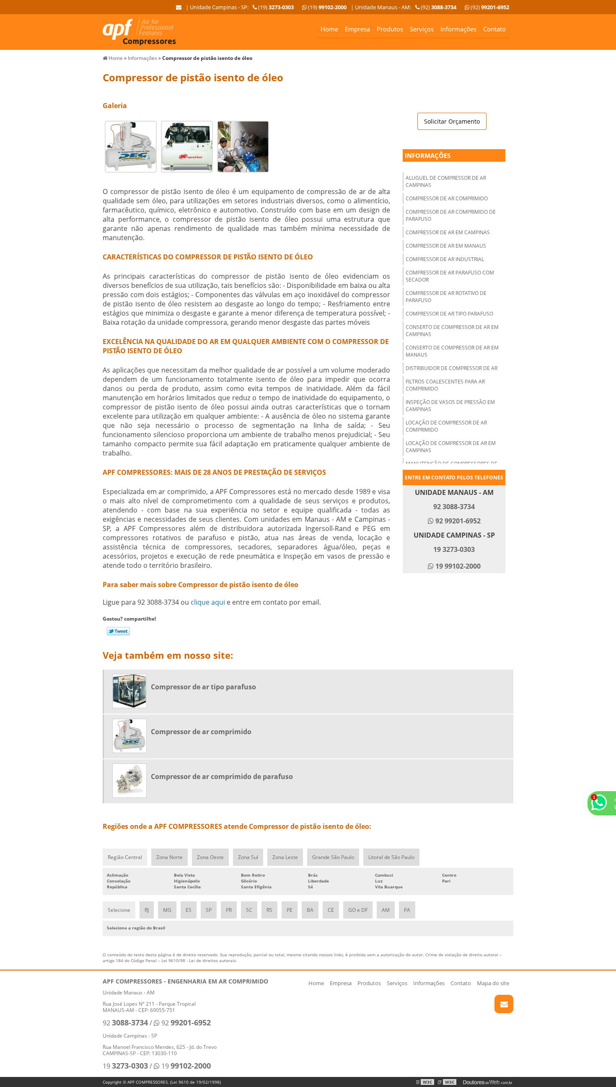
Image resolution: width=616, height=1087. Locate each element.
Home (329, 29)
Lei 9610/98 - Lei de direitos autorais (198, 960)
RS (269, 910)
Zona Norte (169, 857)
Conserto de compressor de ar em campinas (452, 331)
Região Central (125, 857)
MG (167, 910)
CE (331, 910)
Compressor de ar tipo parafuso (449, 313)
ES (189, 910)
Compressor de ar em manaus (446, 245)
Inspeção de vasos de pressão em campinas (450, 406)
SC (249, 910)
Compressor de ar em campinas (448, 232)
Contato (494, 29)
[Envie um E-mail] (178, 7)
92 (125, 1022)
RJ (147, 910)
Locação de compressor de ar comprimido (446, 426)
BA (310, 910)
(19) (327, 7)
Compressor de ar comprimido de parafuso (451, 215)
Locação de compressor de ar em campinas (451, 447)
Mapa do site (493, 983)
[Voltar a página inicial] (139, 31)
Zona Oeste (210, 857)
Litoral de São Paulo (391, 857)
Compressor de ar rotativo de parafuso (446, 297)
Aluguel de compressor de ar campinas (446, 181)
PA (407, 910)
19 (125, 1066)
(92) (489, 7)
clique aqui (208, 602)
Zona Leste (285, 857)
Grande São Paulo (333, 857)
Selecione (119, 910)
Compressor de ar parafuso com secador (450, 276)
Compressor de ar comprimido (447, 198)
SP (209, 910)
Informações (458, 29)
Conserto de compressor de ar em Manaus (452, 351)
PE (289, 910)
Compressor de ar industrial (445, 259)
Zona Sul (248, 857)
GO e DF (358, 910)
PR (229, 910)
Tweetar (118, 631)
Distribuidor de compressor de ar (451, 368)
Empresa (357, 29)
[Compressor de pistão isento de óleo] (131, 145)
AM (386, 910)
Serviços (422, 29)
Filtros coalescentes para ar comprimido (445, 385)
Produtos (390, 29)
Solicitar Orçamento (452, 121)
